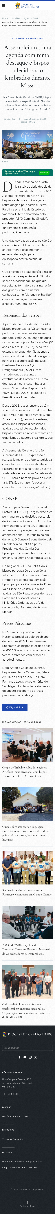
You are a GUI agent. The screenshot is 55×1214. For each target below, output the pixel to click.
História (6, 1116)
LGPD (26, 1116)
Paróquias (8, 1130)
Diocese (6, 1107)
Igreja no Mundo (11, 1167)
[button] (27, 1202)
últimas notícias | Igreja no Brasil (22, 722)
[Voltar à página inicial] (27, 5)
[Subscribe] (50, 1048)
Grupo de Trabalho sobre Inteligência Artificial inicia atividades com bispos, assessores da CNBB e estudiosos (24, 772)
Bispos (16, 1116)
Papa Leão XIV (30, 1167)
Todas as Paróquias (12, 1139)
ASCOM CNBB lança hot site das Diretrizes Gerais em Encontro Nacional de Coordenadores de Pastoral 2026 (26, 949)
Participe (44, 172)
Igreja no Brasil (27, 121)
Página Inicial (16, 707)
